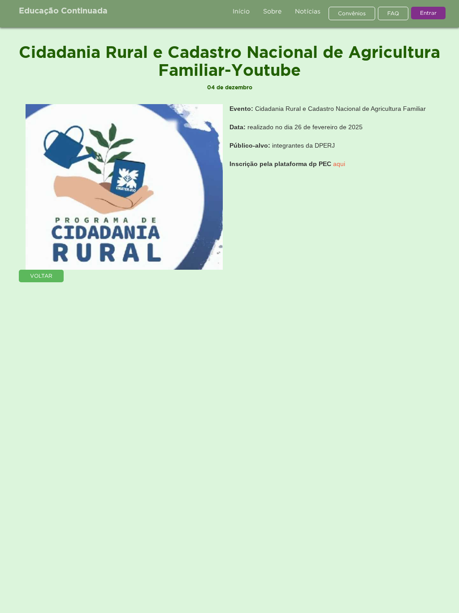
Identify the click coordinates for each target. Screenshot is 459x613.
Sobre (272, 11)
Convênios (352, 13)
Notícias (307, 11)
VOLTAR (41, 276)
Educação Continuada (63, 11)
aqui (339, 163)
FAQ (393, 13)
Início (241, 11)
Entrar (428, 13)
